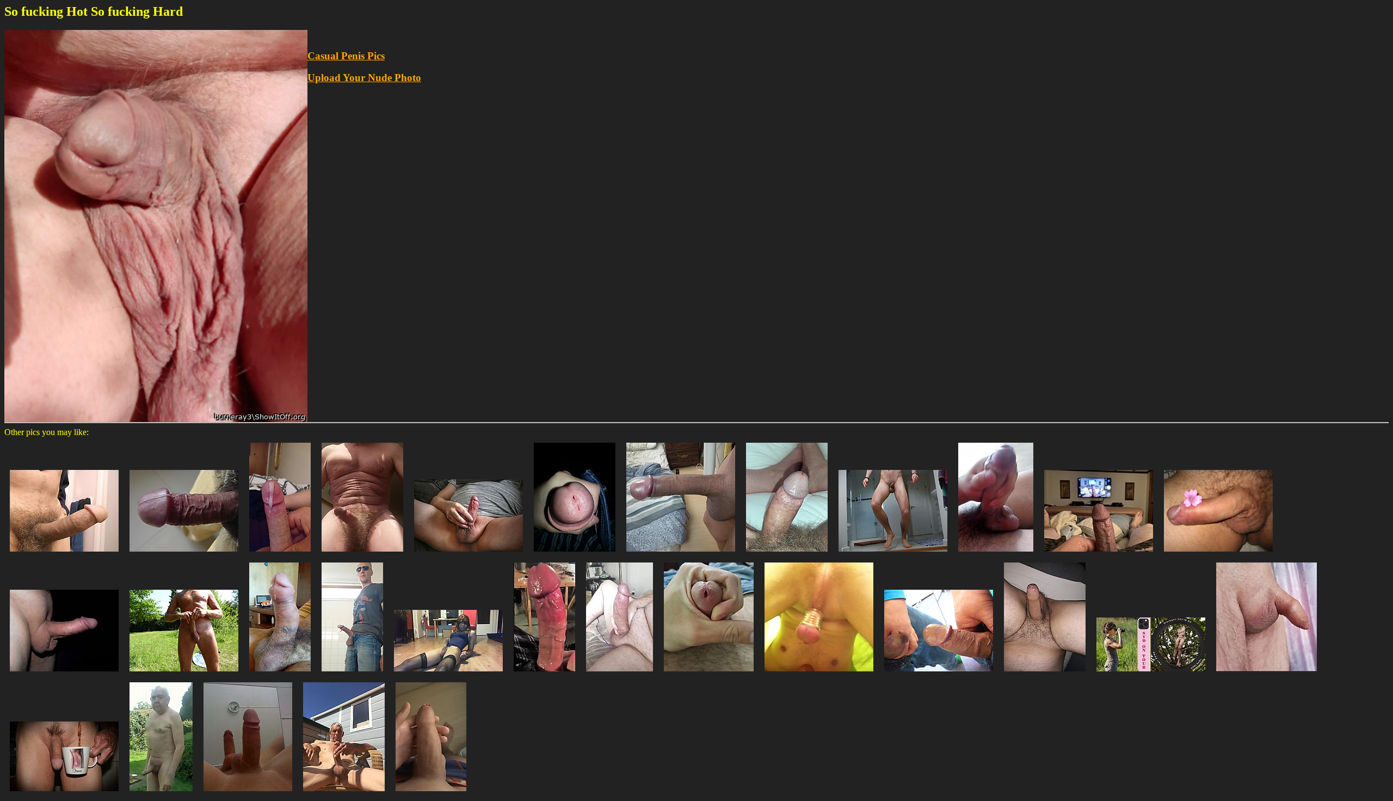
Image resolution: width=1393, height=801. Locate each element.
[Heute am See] (184, 673)
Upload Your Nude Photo (364, 77)
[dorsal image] (280, 673)
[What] (248, 793)
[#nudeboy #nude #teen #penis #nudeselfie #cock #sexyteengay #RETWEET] (1044, 673)
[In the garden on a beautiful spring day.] (161, 793)
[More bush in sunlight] (362, 554)
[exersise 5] (893, 554)
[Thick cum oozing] (280, 554)
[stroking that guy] (996, 554)
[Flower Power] (1218, 554)
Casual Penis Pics (346, 56)
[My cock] (787, 554)
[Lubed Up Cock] (544, 673)
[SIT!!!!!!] (448, 673)
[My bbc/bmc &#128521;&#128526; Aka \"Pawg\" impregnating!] (681, 554)
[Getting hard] (344, 793)
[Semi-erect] (431, 793)
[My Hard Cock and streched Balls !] (352, 673)
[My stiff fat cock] (619, 673)
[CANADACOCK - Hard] (64, 673)
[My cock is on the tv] (1098, 554)
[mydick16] (184, 554)
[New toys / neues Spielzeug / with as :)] (819, 673)
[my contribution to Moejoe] (64, 793)
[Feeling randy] (468, 554)
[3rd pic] (574, 554)
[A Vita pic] (1151, 673)
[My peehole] (708, 673)
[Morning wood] (64, 554)
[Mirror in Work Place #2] (938, 673)
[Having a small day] (1266, 673)
